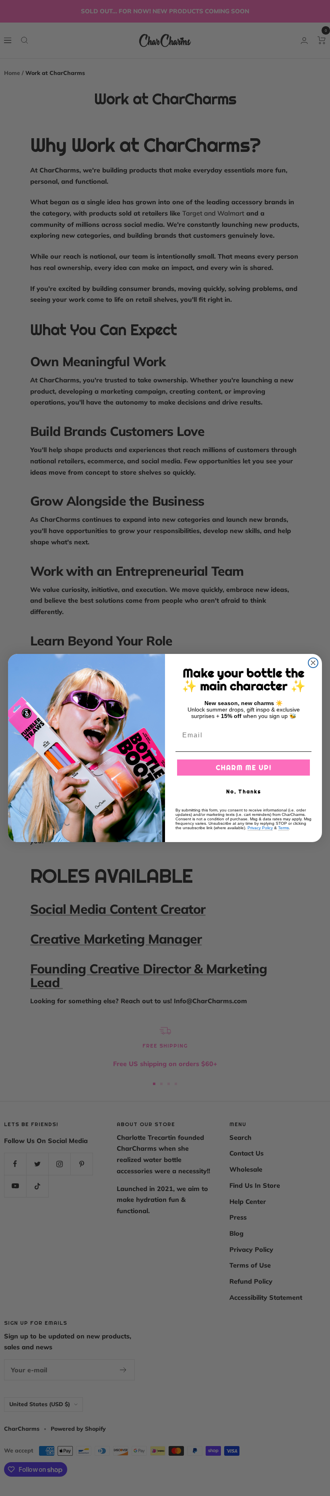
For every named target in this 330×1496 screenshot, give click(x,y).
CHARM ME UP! (244, 768)
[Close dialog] (313, 663)
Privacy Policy (260, 828)
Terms (283, 828)
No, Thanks (243, 791)
